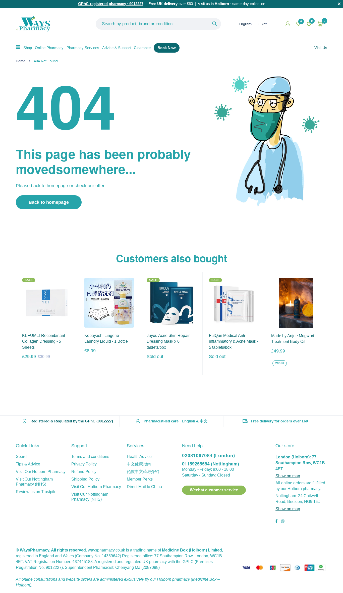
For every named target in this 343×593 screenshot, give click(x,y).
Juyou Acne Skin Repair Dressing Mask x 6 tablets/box (168, 341)
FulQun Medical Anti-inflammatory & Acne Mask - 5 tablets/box (233, 341)
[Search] (214, 24)
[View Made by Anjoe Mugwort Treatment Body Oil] (296, 303)
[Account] (287, 23)
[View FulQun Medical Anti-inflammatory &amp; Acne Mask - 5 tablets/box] (233, 303)
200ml (279, 363)
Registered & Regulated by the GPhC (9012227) (71, 421)
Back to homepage (49, 202)
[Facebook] (276, 522)
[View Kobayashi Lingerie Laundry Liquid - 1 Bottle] (109, 303)
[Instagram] (282, 522)
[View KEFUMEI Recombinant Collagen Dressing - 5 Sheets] (47, 303)
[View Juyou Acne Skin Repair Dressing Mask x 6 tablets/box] (171, 303)
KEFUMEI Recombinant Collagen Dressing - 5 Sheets (43, 341)
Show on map (287, 476)
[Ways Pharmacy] (34, 23)
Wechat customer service (214, 490)
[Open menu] (18, 47)
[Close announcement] (339, 4)
